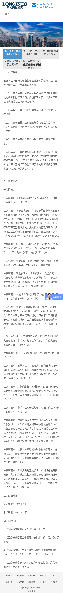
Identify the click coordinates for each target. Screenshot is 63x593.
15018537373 (44, 3)
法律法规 (20, 582)
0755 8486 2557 (46, 6)
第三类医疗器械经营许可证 (31, 53)
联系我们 (54, 582)
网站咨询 (20, 576)
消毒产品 (9, 582)
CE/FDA (54, 576)
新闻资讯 (31, 582)
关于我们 (42, 582)
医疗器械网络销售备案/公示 (50, 53)
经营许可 (9, 576)
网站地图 (32, 591)
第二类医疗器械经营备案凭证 (12, 53)
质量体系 (42, 576)
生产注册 (31, 576)
